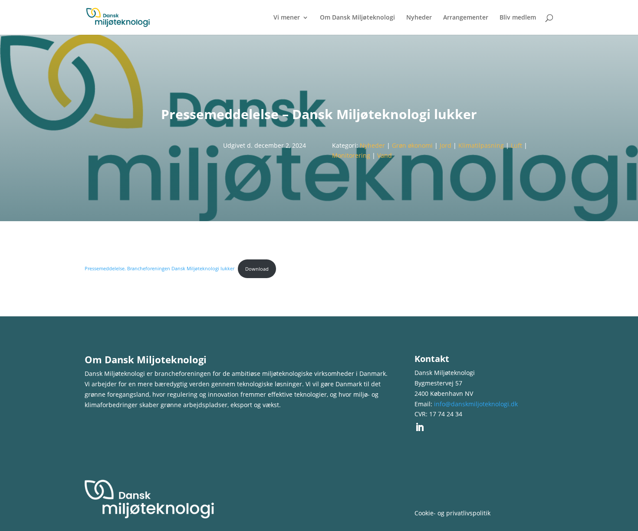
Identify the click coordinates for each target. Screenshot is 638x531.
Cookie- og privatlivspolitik (452, 513)
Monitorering (351, 155)
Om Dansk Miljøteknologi (357, 17)
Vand (384, 155)
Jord (445, 145)
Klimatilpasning (481, 145)
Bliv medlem (518, 17)
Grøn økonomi (412, 145)
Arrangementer (465, 17)
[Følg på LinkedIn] (419, 427)
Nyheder (419, 17)
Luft (516, 145)
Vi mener (286, 17)
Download (257, 269)
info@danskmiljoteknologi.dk (476, 404)
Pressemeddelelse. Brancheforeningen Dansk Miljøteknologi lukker (159, 269)
